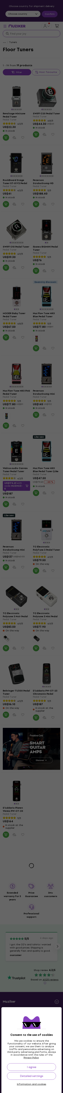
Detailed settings (31, 1076)
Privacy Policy (31, 1057)
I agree (31, 1067)
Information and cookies (31, 1084)
